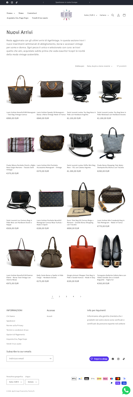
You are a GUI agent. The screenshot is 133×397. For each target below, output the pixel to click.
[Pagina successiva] (80, 296)
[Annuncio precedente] (43, 2)
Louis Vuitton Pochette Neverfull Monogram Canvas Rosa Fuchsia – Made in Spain (50, 222)
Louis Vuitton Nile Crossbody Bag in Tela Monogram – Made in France (111, 221)
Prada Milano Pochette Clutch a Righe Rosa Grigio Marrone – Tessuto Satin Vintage (20, 167)
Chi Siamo (10, 316)
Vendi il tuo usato (13, 344)
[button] (113, 15)
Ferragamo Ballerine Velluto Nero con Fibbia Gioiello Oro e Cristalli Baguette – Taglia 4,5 (111, 277)
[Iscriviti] (50, 359)
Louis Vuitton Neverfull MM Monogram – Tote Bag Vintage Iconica (21, 113)
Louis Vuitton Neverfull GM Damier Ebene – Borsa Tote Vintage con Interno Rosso (19, 277)
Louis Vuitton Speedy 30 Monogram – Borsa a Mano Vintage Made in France (51, 113)
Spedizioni (10, 321)
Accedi (49, 316)
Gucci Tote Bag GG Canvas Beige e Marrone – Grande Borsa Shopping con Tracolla (80, 222)
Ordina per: (79, 66)
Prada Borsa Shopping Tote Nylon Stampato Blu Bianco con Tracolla (110, 166)
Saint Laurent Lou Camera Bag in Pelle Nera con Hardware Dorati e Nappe (19, 222)
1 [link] (52, 296)
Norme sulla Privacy (14, 325)
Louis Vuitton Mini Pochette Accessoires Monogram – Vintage (49, 166)
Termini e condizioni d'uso (17, 330)
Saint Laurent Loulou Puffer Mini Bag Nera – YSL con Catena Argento (81, 166)
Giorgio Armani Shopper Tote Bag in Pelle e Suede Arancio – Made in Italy (81, 276)
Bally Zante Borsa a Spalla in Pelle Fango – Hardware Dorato (50, 276)
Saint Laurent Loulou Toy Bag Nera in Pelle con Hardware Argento (81, 113)
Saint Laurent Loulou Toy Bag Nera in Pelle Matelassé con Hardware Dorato (111, 113)
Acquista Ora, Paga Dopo (16, 339)
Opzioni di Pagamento (15, 334)
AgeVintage (16, 391)
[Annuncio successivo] (89, 2)
